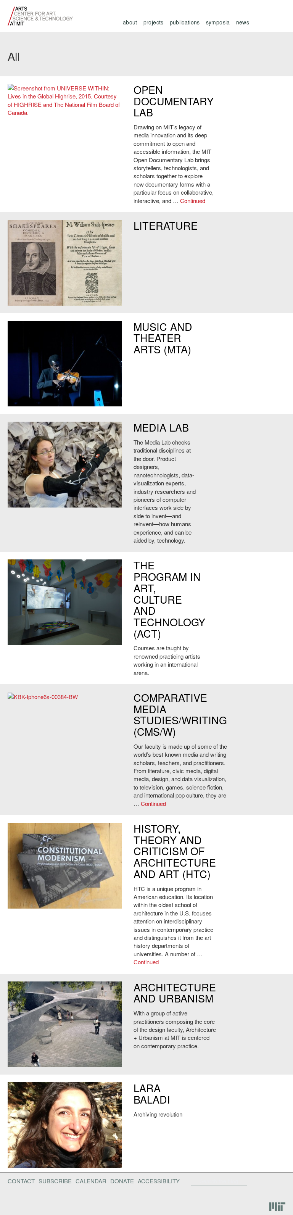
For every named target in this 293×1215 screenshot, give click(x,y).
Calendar (91, 1181)
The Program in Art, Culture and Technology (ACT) (169, 599)
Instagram (276, 1193)
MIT (277, 1206)
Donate (122, 1181)
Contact (21, 1181)
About (130, 22)
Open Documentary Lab (174, 100)
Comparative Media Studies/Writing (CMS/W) (180, 714)
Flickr (261, 1181)
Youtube (256, 1193)
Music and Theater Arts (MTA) (163, 337)
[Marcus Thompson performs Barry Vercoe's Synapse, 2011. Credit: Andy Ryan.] (65, 364)
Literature (166, 225)
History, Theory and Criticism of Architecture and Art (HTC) (175, 851)
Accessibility (159, 1181)
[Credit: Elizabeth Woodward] (65, 465)
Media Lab (161, 427)
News (242, 22)
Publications (185, 22)
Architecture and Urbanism (175, 993)
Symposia (218, 22)
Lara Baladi (152, 1093)
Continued (192, 201)
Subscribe (55, 1181)
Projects (153, 22)
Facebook (249, 1181)
